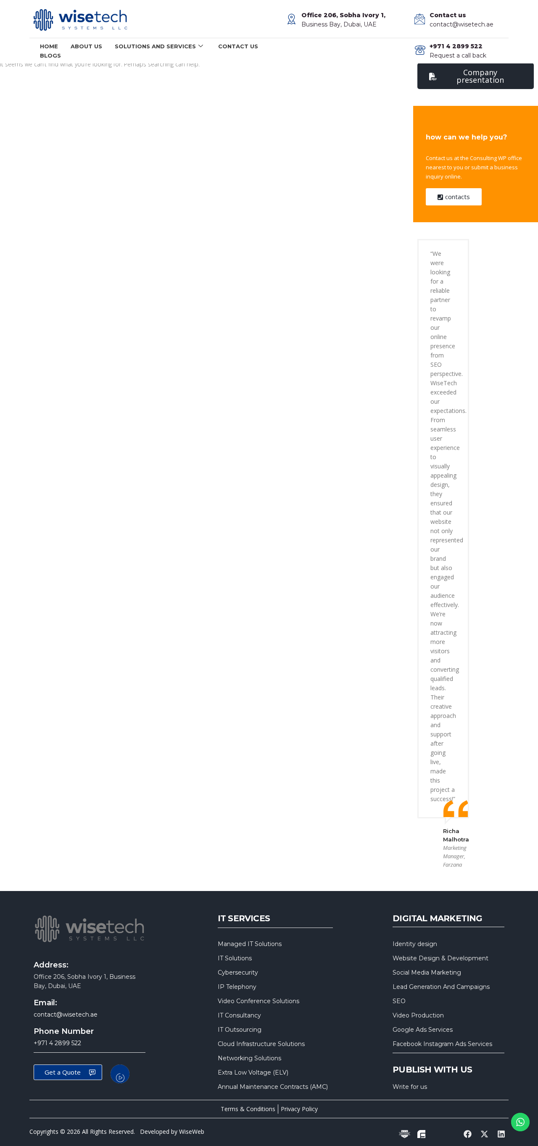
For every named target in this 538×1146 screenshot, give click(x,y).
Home (49, 46)
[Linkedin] (501, 1134)
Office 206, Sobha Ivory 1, (343, 15)
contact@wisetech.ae (461, 24)
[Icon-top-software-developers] (404, 1134)
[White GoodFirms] (421, 1134)
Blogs (50, 55)
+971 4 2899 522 (57, 1043)
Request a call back (458, 55)
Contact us (238, 46)
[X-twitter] (484, 1134)
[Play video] (120, 1074)
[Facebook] (467, 1134)
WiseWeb (191, 1131)
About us (86, 46)
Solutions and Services (155, 46)
